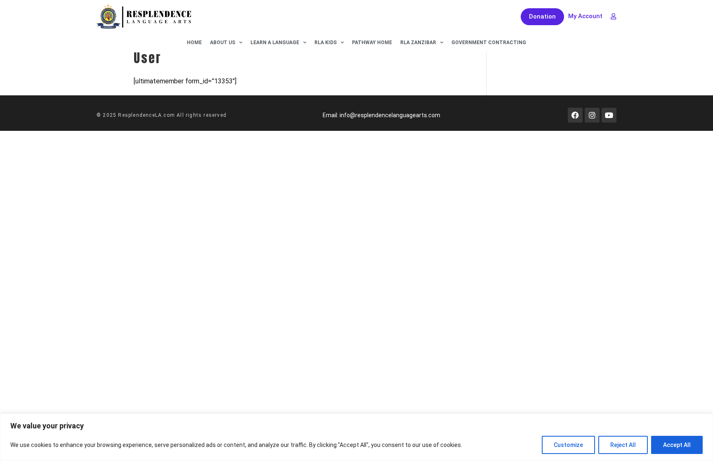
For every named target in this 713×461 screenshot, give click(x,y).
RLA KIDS (325, 42)
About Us (222, 42)
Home (194, 42)
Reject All (623, 445)
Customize (568, 445)
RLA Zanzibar (418, 42)
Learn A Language (274, 42)
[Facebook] (575, 115)
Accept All (677, 445)
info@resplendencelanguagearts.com (390, 115)
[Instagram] (592, 115)
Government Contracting (488, 42)
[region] (356, 437)
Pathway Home (372, 42)
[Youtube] (609, 115)
